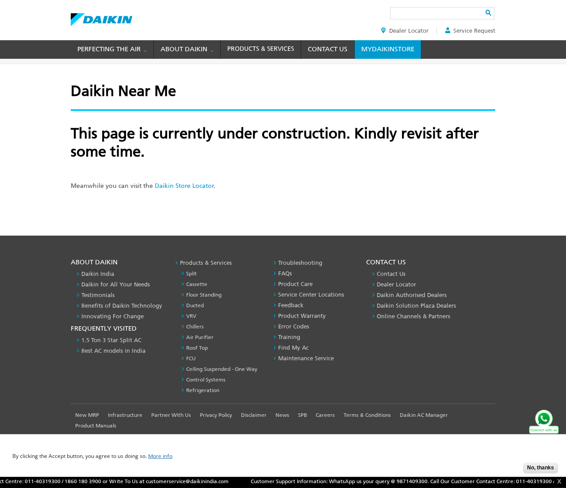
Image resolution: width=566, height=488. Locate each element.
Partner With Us (171, 415)
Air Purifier (200, 337)
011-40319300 (35, 481)
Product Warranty (302, 316)
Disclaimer (254, 415)
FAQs (285, 273)
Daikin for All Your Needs (115, 284)
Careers (325, 415)
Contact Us (328, 49)
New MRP (87, 415)
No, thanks (540, 468)
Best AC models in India (113, 350)
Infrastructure (125, 415)
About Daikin (185, 49)
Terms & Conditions (367, 415)
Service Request (474, 30)
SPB (302, 415)
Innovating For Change (112, 316)
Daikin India (97, 274)
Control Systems (206, 380)
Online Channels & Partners (413, 316)
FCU (191, 358)
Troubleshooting (300, 262)
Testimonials (98, 295)
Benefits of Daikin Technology (121, 305)
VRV (191, 316)
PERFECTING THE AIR (109, 49)
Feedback (290, 305)
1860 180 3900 (75, 481)
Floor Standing (204, 295)
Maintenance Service (306, 358)
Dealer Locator (408, 30)
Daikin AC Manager (424, 415)
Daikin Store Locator (184, 186)
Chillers (195, 327)
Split (191, 274)
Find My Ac (293, 347)
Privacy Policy (216, 415)
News (282, 415)
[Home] (101, 17)
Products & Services (260, 49)
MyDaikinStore (387, 49)
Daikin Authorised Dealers (412, 295)
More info (160, 456)
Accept (509, 470)
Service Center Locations (311, 294)
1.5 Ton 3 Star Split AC (111, 340)
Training (289, 337)
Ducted (195, 305)
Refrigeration (202, 390)
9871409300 (404, 481)
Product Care (295, 284)
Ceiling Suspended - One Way (221, 369)
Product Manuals (95, 426)
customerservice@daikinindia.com (179, 481)
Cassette (196, 284)
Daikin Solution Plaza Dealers (416, 305)
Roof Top (197, 348)
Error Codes (293, 326)
